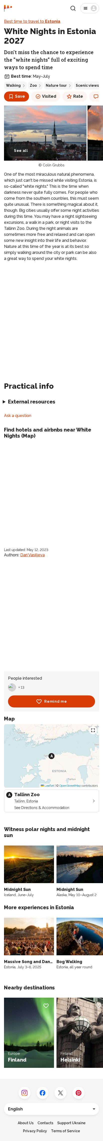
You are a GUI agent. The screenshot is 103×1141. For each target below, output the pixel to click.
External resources (31, 402)
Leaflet (49, 785)
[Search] (73, 8)
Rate (78, 96)
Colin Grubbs (53, 165)
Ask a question (17, 415)
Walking (13, 85)
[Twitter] (60, 1093)
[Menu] (89, 8)
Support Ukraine (71, 1123)
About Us (26, 1123)
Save (20, 96)
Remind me (55, 701)
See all (21, 151)
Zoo (33, 85)
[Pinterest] (78, 1093)
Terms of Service (65, 1131)
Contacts (45, 1123)
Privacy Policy (35, 1131)
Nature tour (56, 85)
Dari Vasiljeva (32, 555)
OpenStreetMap (70, 785)
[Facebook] (42, 1093)
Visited (49, 96)
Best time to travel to (32, 21)
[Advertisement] (51, 319)
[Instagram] (24, 1093)
